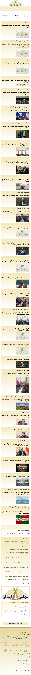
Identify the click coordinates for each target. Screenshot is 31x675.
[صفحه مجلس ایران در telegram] (5, 651)
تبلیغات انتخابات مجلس (23, 530)
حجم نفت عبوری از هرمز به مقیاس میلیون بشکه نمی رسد (16, 563)
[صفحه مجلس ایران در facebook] (21, 651)
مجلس (25, 607)
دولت (19, 607)
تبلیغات (27, 657)
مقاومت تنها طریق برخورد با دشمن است (19, 549)
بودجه (25, 615)
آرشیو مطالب (16, 16)
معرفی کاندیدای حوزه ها (24, 660)
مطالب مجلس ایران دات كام (23, 670)
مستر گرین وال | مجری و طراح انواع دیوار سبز (17, 533)
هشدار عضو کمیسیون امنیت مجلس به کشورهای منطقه (15, 557)
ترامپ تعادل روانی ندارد (22, 546)
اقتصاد (14, 607)
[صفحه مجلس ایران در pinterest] (9, 651)
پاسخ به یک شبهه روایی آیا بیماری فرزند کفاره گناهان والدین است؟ (16, 572)
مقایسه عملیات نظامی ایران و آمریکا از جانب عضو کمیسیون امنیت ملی (17, 553)
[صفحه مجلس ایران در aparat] (25, 651)
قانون (20, 615)
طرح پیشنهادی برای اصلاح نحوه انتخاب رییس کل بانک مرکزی (15, 567)
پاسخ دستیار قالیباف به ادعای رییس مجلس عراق (17, 576)
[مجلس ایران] (15, 3)
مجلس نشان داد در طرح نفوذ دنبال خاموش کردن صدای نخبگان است (17, 580)
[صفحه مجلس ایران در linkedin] (13, 651)
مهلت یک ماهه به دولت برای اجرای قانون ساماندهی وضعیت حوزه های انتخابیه (16, 542)
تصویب (6, 611)
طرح (11, 611)
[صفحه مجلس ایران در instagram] (17, 651)
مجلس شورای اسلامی (21, 611)
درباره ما (28, 667)
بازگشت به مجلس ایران (15, 623)
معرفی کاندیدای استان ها (24, 664)
